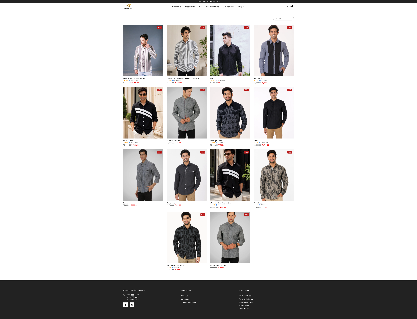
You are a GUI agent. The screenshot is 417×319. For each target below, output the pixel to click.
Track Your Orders (245, 296)
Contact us (185, 299)
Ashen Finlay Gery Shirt (218, 265)
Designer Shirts (212, 7)
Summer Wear (228, 7)
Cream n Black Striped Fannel (134, 78)
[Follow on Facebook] (125, 304)
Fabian (256, 141)
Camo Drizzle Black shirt (176, 265)
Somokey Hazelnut (173, 141)
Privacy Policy (244, 305)
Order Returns (244, 309)
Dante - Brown (172, 203)
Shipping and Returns (188, 302)
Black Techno (128, 141)
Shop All (241, 7)
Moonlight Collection (194, 7)
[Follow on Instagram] (132, 304)
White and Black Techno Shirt (220, 203)
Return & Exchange (246, 299)
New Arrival (176, 7)
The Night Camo (216, 141)
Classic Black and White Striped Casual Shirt (183, 78)
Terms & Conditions (246, 302)
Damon (125, 203)
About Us (184, 296)
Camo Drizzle (258, 203)
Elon (211, 78)
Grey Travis (258, 78)
